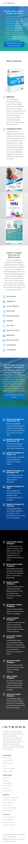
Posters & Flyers (7, 791)
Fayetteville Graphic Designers (14, 543)
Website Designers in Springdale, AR (15, 471)
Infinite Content (7, 805)
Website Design (7, 758)
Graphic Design (7, 775)
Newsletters (6, 788)
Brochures (6, 777)
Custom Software (8, 771)
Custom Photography (9, 768)
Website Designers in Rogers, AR (15, 453)
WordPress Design (8, 763)
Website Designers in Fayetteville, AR (15, 420)
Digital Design (7, 755)
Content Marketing (8, 802)
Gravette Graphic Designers (13, 661)
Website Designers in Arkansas (15, 505)
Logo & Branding (7, 760)
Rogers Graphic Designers (12, 583)
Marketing (6, 794)
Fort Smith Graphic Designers (14, 637)
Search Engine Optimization (11, 797)
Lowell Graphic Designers (12, 619)
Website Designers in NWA (15, 487)
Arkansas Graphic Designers (13, 695)
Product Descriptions (9, 817)
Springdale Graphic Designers (14, 605)
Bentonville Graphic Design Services (14, 12)
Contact (5, 841)
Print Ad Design (7, 785)
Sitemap (22, 839)
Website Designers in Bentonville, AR (15, 440)
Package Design (7, 783)
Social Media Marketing (9, 800)
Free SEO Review (8, 810)
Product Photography (9, 825)
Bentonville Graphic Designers (14, 565)
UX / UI (5, 766)
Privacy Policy (12, 841)
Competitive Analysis (9, 822)
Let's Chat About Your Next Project (14, 396)
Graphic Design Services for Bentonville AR (14, 44)
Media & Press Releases (9, 808)
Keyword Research (8, 819)
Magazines (6, 780)
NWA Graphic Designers (11, 677)
